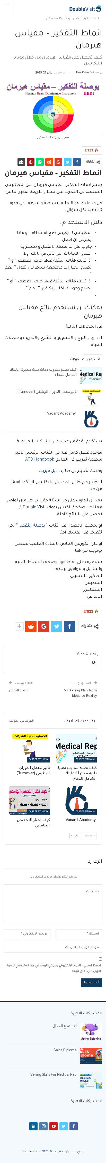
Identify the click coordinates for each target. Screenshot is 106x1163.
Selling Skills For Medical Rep (53, 1074)
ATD (29, 459)
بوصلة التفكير (32, 525)
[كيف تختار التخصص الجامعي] (29, 800)
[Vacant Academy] (91, 419)
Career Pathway (85, 760)
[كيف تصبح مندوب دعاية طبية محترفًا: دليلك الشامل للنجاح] (91, 375)
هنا (92, 489)
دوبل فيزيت (49, 471)
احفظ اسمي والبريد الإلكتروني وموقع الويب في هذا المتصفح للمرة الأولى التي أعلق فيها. (54, 968)
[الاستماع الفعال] (91, 1032)
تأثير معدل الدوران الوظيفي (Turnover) (47, 391)
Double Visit (34, 507)
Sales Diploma (65, 1050)
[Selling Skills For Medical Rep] (91, 1080)
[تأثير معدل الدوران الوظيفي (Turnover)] (91, 397)
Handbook (44, 459)
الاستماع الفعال (64, 1026)
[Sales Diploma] (91, 1056)
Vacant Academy (62, 413)
